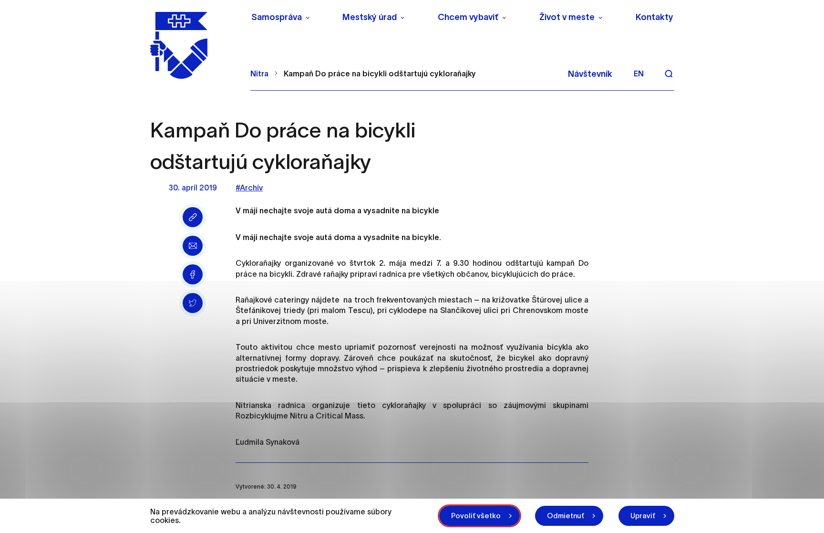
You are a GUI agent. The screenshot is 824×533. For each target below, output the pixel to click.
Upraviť (642, 516)
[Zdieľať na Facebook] (192, 274)
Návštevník (590, 74)
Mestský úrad (369, 17)
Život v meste (567, 17)
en (639, 73)
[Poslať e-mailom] (192, 245)
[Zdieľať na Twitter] (192, 303)
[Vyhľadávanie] (668, 73)
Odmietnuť (565, 516)
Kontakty (654, 17)
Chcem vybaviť (468, 17)
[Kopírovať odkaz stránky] (192, 217)
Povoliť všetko (476, 516)
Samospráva (276, 17)
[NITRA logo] (194, 45)
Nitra (259, 73)
